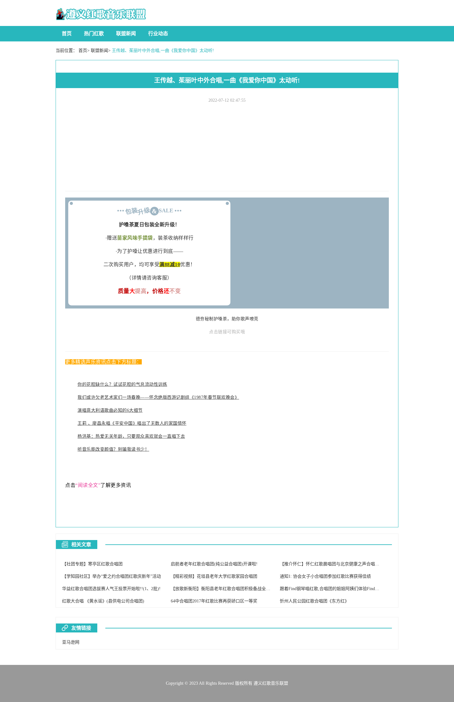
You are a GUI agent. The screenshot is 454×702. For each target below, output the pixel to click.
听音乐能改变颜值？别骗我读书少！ (113, 449)
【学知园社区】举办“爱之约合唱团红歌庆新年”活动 (111, 576)
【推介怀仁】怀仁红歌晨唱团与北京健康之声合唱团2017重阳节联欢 (345, 564)
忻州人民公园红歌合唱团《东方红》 (314, 601)
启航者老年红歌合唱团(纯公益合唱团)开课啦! (214, 564)
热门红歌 (94, 33)
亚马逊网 (70, 642)
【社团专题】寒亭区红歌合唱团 (92, 564)
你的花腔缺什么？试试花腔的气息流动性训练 (122, 384)
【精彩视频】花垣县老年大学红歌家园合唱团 (214, 576)
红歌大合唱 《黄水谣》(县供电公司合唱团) (103, 601)
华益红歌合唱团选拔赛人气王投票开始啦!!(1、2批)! (111, 588)
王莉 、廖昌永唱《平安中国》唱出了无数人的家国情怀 (132, 423)
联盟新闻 (126, 33)
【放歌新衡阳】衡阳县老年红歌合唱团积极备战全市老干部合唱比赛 (236, 588)
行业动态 (158, 33)
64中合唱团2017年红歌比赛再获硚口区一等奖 (214, 601)
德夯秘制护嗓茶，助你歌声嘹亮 (227, 319)
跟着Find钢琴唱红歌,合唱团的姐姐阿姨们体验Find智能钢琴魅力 (340, 588)
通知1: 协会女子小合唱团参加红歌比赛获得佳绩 (325, 576)
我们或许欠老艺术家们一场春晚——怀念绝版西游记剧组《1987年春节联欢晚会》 (158, 397)
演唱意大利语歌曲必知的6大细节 (110, 410)
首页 (67, 33)
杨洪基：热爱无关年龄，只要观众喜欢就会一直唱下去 (131, 436)
